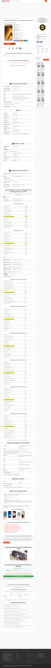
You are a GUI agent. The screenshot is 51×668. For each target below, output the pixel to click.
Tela (8, 62)
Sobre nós (17, 653)
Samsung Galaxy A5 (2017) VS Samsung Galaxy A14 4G (12, 526)
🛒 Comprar (7, 43)
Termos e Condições (19, 657)
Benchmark (29, 62)
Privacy (17, 659)
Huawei (38, 50)
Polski (27, 665)
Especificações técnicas (30, 653)
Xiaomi (46, 48)
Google (46, 50)
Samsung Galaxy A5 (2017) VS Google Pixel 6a (10, 529)
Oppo (38, 54)
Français (19, 665)
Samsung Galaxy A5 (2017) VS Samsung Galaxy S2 (11, 530)
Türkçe (24, 665)
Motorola (42, 50)
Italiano (26, 665)
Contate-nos (18, 655)
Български (30, 665)
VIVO (46, 52)
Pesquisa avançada (30, 661)
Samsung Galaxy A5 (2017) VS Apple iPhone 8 (10, 524)
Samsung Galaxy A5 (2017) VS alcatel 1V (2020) (11, 531)
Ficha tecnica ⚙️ (16, 40)
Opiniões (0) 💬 (21, 40)
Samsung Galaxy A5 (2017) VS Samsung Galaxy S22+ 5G (12, 528)
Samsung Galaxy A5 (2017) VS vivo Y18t (10, 532)
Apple (38, 48)
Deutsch (16, 665)
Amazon (22, 96)
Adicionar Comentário (18, 576)
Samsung (17, 25)
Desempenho (15, 62)
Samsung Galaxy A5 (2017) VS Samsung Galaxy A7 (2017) (12, 527)
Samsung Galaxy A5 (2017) (17, 86)
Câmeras (11, 62)
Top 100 (28, 659)
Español (14, 665)
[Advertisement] (25, 9)
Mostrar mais (6, 542)
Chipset (28, 657)
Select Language (5, 665)
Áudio (23, 62)
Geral (7, 62)
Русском (21, 665)
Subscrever (46, 59)
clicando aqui (23, 65)
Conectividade (19, 62)
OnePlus (38, 52)
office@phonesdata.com (42, 656)
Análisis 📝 (25, 40)
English (12, 665)
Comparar (28, 655)
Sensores (25, 62)
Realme (42, 52)
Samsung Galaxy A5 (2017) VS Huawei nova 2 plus (11, 525)
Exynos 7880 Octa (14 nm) (17, 176)
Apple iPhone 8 (15, 440)
